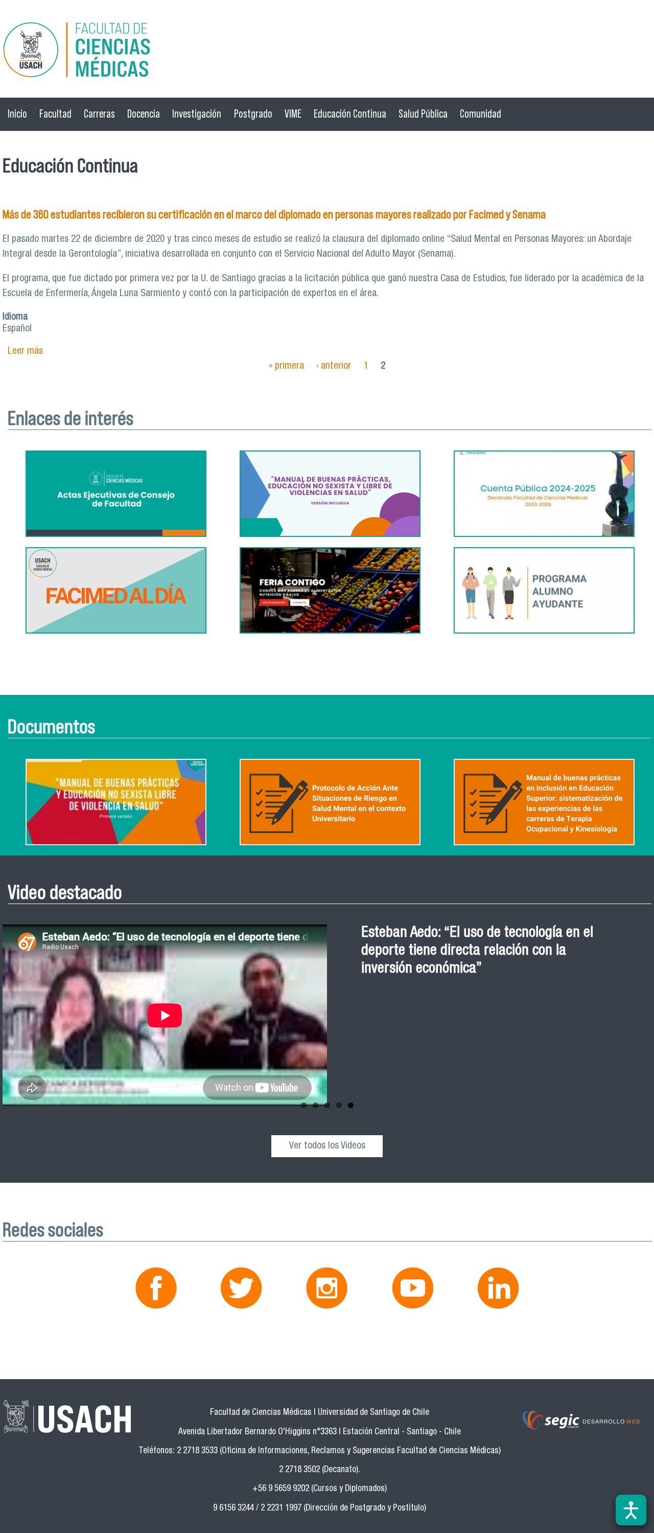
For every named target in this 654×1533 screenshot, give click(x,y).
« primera (286, 366)
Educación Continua (350, 113)
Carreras (99, 113)
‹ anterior (333, 366)
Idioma (15, 317)
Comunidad (480, 113)
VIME (293, 113)
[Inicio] (327, 51)
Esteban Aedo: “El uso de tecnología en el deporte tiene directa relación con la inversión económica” (477, 951)
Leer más (25, 351)
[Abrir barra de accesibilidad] (631, 1510)
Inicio (17, 113)
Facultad (55, 113)
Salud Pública (423, 113)
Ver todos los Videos (327, 1146)
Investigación (196, 113)
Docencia (143, 113)
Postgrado (253, 113)
